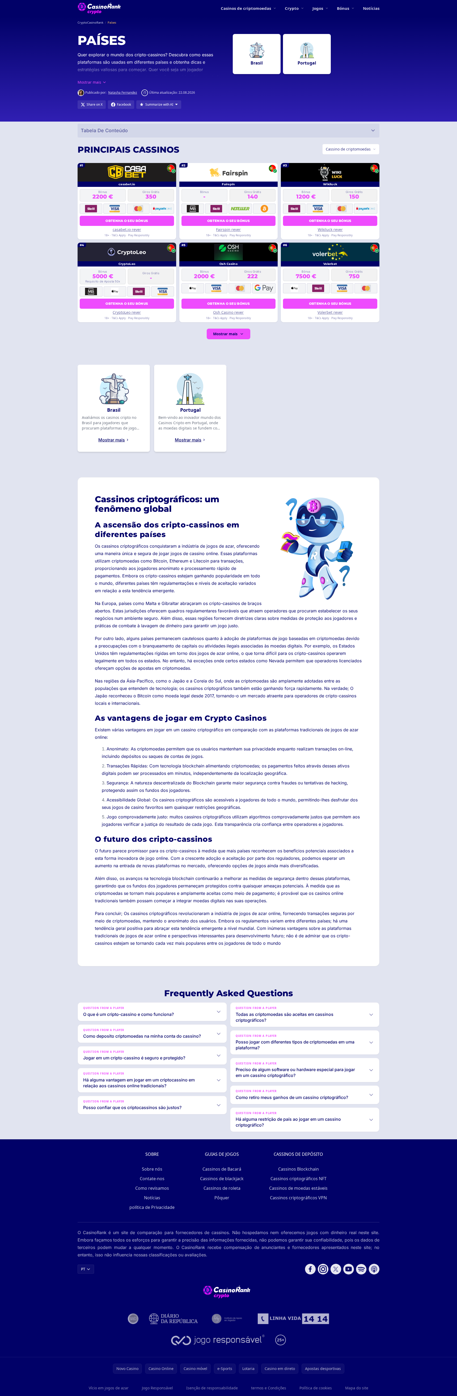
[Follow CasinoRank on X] (336, 1269)
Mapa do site (356, 1387)
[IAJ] (228, 1318)
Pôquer (221, 1198)
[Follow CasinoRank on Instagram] (323, 1269)
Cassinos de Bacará (221, 1169)
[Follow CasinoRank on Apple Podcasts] (374, 1269)
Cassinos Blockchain (298, 1169)
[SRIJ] (293, 1318)
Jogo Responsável (157, 1387)
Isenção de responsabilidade (212, 1387)
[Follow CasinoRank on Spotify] (361, 1269)
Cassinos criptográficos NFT (298, 1179)
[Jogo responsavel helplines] (218, 1340)
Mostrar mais (225, 333)
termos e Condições (268, 1387)
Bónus (343, 8)
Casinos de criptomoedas (246, 8)
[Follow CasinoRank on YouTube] (348, 1269)
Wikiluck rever (330, 229)
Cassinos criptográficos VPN (298, 1198)
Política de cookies (315, 1387)
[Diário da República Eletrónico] (173, 1318)
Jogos (317, 8)
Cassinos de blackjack (222, 1179)
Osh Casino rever (228, 312)
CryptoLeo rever (127, 312)
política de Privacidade (152, 1207)
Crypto (292, 8)
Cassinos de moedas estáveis (298, 1188)
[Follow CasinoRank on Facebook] (310, 1269)
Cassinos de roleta (222, 1188)
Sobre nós (152, 1169)
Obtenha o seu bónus (126, 221)
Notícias (371, 8)
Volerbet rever (330, 312)
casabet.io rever (127, 229)
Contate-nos (152, 1179)
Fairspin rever (228, 229)
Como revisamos (152, 1188)
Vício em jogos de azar (109, 1387)
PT (83, 1269)
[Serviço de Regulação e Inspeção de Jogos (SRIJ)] (133, 1318)
